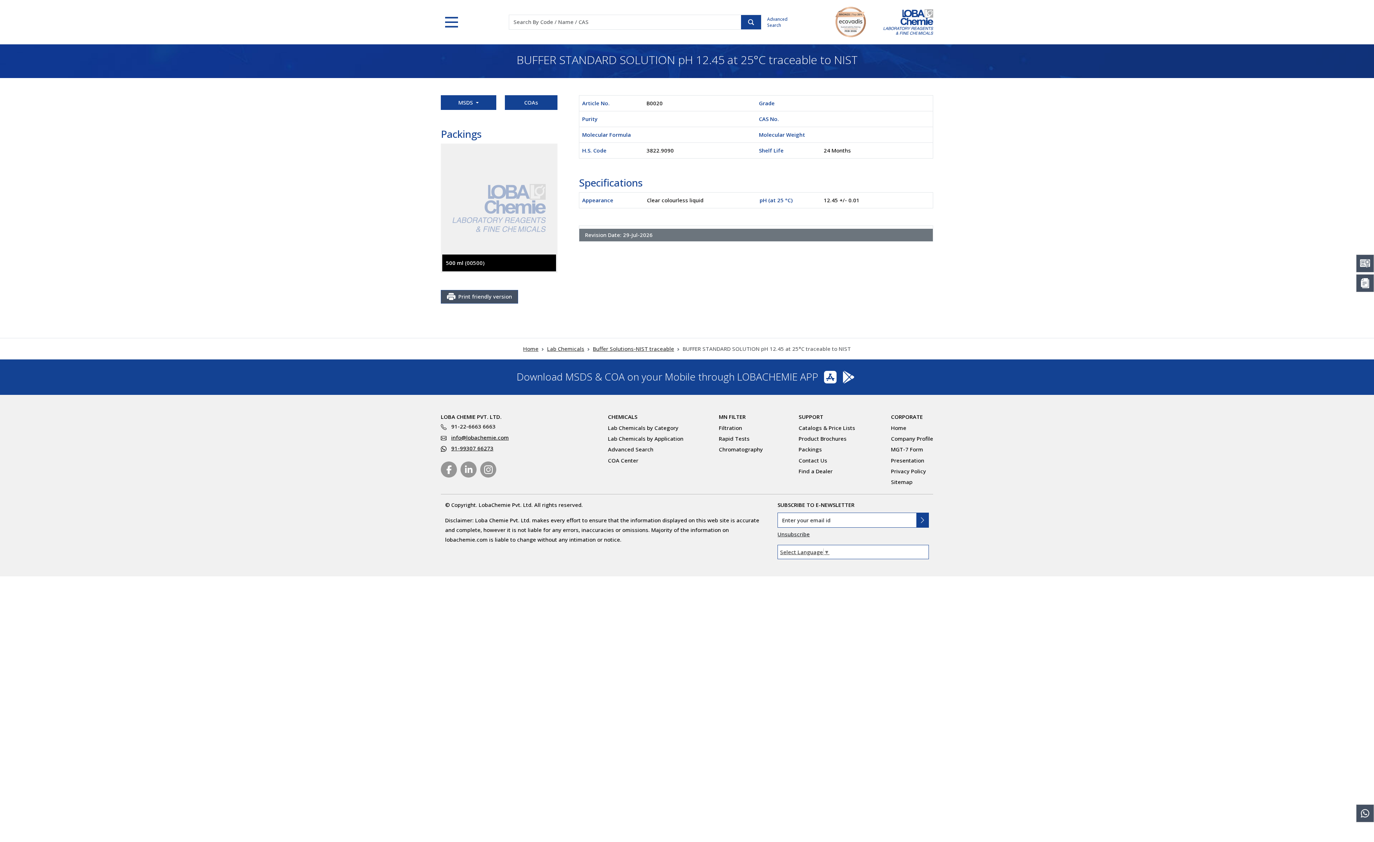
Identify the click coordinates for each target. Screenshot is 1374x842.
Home (531, 348)
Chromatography (741, 449)
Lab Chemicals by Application (645, 438)
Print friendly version (485, 296)
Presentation (907, 460)
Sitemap (901, 481)
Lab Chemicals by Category (643, 427)
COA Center (623, 460)
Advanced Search (777, 22)
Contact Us (813, 460)
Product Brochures (823, 438)
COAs (531, 102)
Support (811, 416)
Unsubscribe (794, 534)
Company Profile (912, 438)
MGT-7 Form (907, 449)
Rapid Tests (734, 438)
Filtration (730, 427)
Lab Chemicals (565, 348)
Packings (810, 449)
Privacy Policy (908, 471)
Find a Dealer (816, 471)
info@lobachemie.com (480, 437)
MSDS (466, 102)
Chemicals (623, 416)
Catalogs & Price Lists (827, 427)
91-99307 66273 (472, 448)
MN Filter (732, 416)
